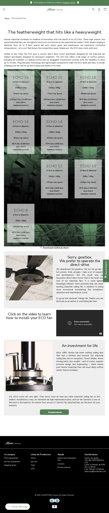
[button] (4, 9)
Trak (33, 465)
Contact (61, 464)
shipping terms (10, 465)
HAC (33, 468)
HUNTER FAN (46, 495)
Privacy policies (64, 467)
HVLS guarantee (11, 458)
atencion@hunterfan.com (95, 471)
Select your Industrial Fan (67, 459)
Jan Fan (34, 461)
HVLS (33, 458)
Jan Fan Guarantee (12, 461)
